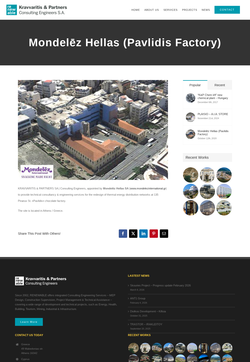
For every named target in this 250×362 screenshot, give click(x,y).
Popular (195, 85)
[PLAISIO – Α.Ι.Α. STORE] (190, 115)
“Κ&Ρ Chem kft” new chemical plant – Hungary (213, 96)
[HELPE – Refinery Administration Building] (224, 208)
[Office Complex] (207, 208)
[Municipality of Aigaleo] (207, 191)
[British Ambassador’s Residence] (207, 175)
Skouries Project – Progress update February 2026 (160, 285)
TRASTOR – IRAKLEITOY (146, 324)
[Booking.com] (191, 208)
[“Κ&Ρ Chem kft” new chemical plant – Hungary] (190, 96)
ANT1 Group (137, 298)
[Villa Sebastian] (191, 191)
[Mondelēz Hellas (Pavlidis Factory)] (190, 132)
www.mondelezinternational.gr (148, 188)
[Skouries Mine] (224, 175)
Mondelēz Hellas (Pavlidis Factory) (213, 132)
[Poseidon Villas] (191, 175)
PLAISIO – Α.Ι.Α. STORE (213, 114)
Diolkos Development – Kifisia (148, 311)
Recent (219, 85)
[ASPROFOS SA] (224, 191)
